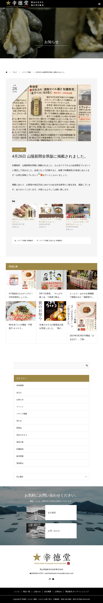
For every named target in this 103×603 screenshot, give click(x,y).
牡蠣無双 (30, 240)
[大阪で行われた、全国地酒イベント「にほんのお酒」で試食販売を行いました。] (78, 211)
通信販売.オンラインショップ (77, 591)
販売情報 (19, 456)
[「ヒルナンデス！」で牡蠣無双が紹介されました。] (51, 211)
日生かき (52, 240)
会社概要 (47, 591)
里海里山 (19, 463)
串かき (19, 421)
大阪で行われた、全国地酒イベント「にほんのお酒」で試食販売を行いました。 (77, 221)
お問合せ (58, 591)
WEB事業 (20, 385)
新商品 (19, 428)
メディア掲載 (19, 150)
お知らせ (19, 399)
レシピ (17, 591)
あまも (19, 392)
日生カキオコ (21, 435)
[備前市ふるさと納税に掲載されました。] (24, 211)
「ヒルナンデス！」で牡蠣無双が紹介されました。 (50, 220)
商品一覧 (26, 591)
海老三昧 (19, 442)
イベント (19, 406)
